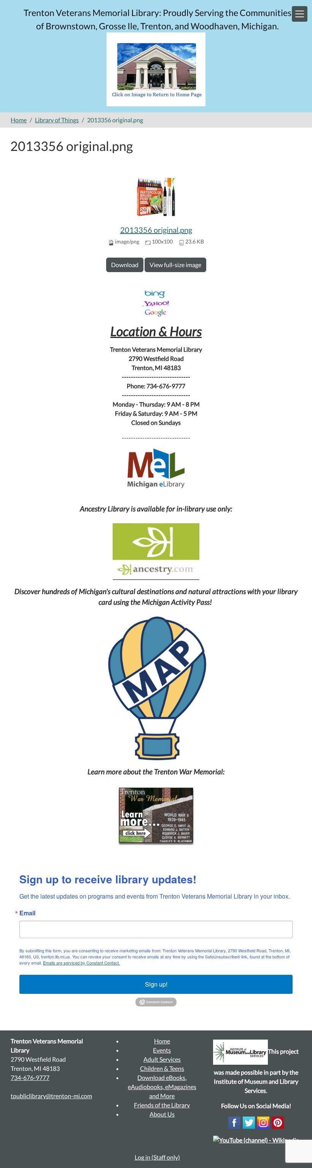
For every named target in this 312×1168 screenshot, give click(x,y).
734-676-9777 (30, 1077)
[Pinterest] (278, 1122)
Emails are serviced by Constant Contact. (81, 963)
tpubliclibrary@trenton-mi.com (51, 1095)
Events (162, 1050)
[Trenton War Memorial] (156, 815)
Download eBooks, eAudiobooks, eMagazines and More (162, 1086)
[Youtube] (256, 1139)
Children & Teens (162, 1068)
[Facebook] (234, 1122)
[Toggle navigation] (299, 14)
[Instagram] (263, 1122)
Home (19, 119)
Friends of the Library (162, 1105)
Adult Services (162, 1059)
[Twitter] (249, 1122)
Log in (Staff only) (157, 1157)
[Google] (156, 312)
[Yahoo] (156, 302)
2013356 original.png (156, 229)
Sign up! (156, 984)
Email (27, 913)
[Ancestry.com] (156, 551)
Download (124, 264)
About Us (162, 1114)
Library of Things (57, 119)
